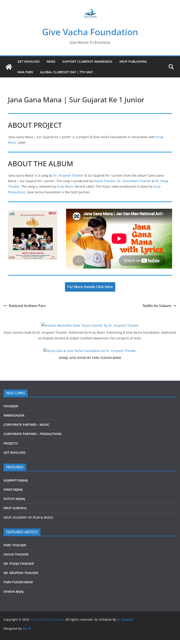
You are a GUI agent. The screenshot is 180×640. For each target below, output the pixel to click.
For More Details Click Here (90, 286)
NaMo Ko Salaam (157, 305)
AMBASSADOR (14, 415)
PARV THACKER (15, 545)
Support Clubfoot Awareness (87, 61)
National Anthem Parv (27, 305)
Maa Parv (25, 72)
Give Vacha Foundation (90, 32)
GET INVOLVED (14, 452)
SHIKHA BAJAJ (13, 591)
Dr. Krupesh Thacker (68, 175)
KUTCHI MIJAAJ (14, 499)
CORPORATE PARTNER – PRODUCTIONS (33, 434)
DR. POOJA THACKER (19, 563)
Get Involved (29, 61)
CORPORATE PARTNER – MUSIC (26, 424)
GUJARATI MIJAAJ (16, 480)
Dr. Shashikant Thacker (134, 181)
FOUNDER (11, 406)
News (51, 61)
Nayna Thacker (104, 181)
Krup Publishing (133, 61)
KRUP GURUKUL (15, 508)
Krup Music (65, 186)
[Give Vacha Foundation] (9, 67)
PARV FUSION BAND (18, 582)
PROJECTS (11, 443)
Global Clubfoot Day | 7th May (66, 72)
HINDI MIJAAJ (13, 489)
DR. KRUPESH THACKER (21, 573)
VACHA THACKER (16, 554)
